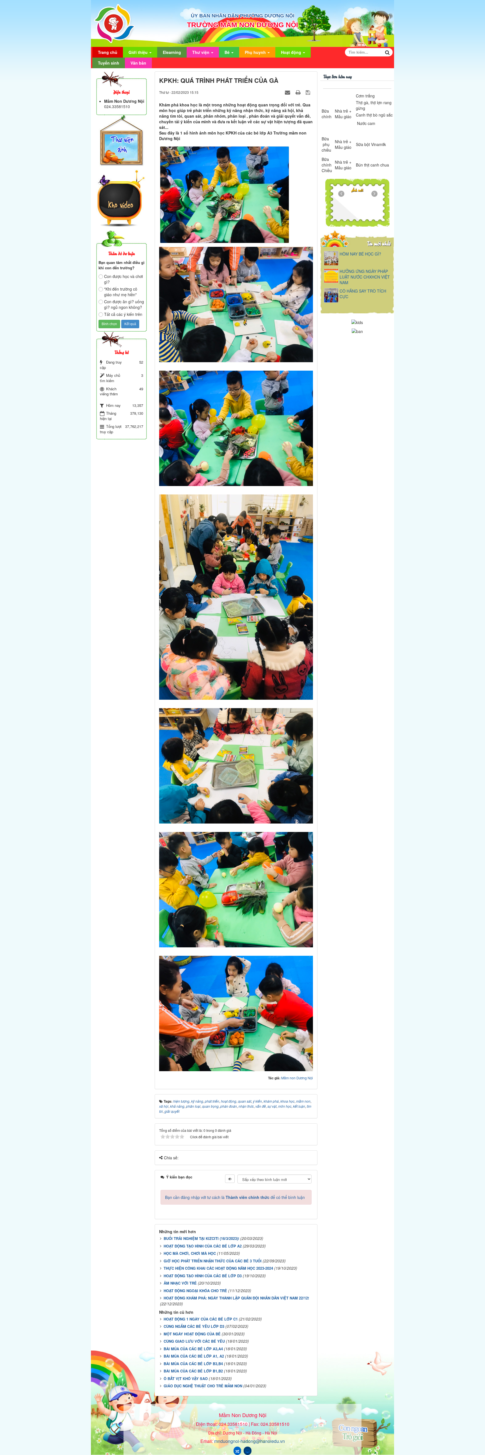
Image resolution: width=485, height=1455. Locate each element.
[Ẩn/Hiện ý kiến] (230, 1179)
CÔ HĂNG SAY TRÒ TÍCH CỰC (363, 293)
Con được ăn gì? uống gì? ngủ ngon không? (124, 304)
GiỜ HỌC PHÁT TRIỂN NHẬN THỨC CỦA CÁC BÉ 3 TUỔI (213, 1261)
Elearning (172, 52)
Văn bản (138, 63)
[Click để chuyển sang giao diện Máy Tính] (247, 1451)
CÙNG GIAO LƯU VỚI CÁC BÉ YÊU (194, 1341)
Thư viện (201, 52)
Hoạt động (291, 52)
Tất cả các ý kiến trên (123, 314)
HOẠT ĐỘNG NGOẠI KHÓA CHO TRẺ (195, 1290)
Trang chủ (107, 52)
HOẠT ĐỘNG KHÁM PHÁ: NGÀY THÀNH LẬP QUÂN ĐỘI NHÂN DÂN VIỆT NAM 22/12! (236, 1298)
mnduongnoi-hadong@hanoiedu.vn (249, 1441)
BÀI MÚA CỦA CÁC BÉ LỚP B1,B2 (193, 1371)
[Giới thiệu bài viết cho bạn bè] (288, 92)
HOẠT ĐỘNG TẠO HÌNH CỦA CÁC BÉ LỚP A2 (203, 1246)
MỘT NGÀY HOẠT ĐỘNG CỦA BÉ (192, 1334)
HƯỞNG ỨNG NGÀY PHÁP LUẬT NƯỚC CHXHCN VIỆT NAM (365, 276)
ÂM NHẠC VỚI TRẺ (180, 1283)
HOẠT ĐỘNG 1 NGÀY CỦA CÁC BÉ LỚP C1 (201, 1319)
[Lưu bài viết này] (309, 92)
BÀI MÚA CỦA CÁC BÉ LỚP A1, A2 (194, 1356)
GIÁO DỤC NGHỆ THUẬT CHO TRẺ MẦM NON (203, 1385)
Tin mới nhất (379, 243)
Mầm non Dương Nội (297, 1077)
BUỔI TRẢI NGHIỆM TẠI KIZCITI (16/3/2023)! (201, 1238)
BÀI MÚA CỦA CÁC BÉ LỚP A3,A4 (193, 1348)
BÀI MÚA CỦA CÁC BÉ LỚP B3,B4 (193, 1363)
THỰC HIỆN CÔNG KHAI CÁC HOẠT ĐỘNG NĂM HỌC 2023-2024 (218, 1268)
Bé (228, 52)
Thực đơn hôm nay (337, 76)
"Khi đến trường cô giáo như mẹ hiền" (120, 291)
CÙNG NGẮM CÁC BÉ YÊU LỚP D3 (194, 1326)
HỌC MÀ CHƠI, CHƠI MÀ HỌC (190, 1253)
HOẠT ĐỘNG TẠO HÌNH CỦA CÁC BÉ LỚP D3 (203, 1275)
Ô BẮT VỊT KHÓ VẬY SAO (186, 1378)
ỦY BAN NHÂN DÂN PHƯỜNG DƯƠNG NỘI (242, 16)
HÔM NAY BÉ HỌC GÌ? (360, 254)
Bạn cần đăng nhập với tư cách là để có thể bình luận (235, 1197)
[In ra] (299, 92)
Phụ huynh (256, 52)
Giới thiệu (139, 52)
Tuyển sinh (108, 63)
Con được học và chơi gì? (123, 279)
